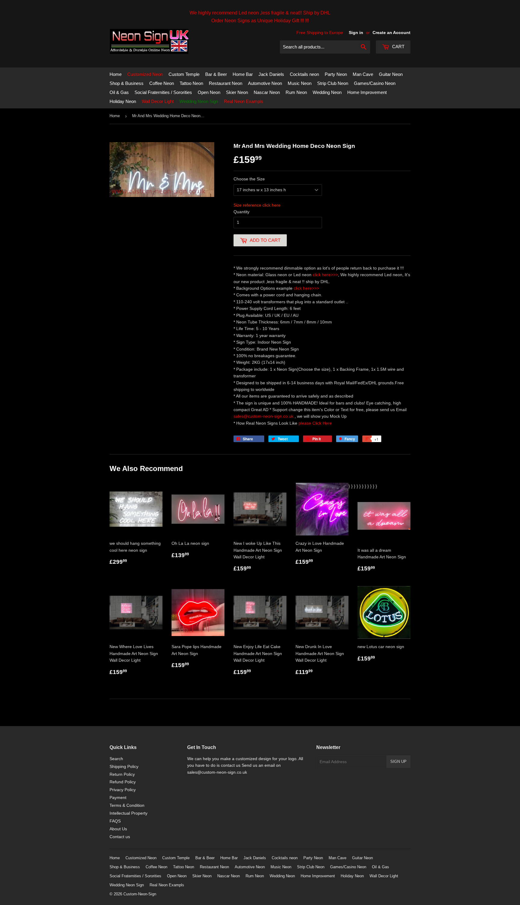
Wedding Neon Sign (198, 101)
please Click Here (315, 423)
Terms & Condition (127, 805)
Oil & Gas (119, 92)
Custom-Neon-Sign (139, 894)
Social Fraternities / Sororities (163, 92)
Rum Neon (296, 92)
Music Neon (299, 83)
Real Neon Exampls (243, 101)
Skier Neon (237, 92)
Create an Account (391, 32)
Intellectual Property (128, 813)
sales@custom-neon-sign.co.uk (264, 416)
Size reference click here (257, 205)
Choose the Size (249, 178)
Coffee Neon (161, 83)
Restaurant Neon (225, 83)
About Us (118, 828)
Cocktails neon (304, 74)
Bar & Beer (216, 74)
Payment (118, 797)
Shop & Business (127, 83)
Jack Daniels (271, 74)
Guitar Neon (391, 74)
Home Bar (243, 74)
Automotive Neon (265, 83)
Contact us (120, 836)
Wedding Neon (327, 92)
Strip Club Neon (332, 83)
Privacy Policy (123, 789)
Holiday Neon (123, 101)
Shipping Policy (124, 766)
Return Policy (122, 774)
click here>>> (325, 274)
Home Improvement (367, 92)
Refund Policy (123, 781)
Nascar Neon (267, 92)
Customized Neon (145, 74)
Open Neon (209, 92)
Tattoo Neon (191, 83)
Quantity (241, 211)
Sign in (356, 32)
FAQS (115, 821)
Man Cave (363, 74)
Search (116, 758)
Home (116, 74)
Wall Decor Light (158, 101)
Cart (397, 46)
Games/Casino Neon (374, 83)
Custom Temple (184, 74)
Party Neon (336, 74)
